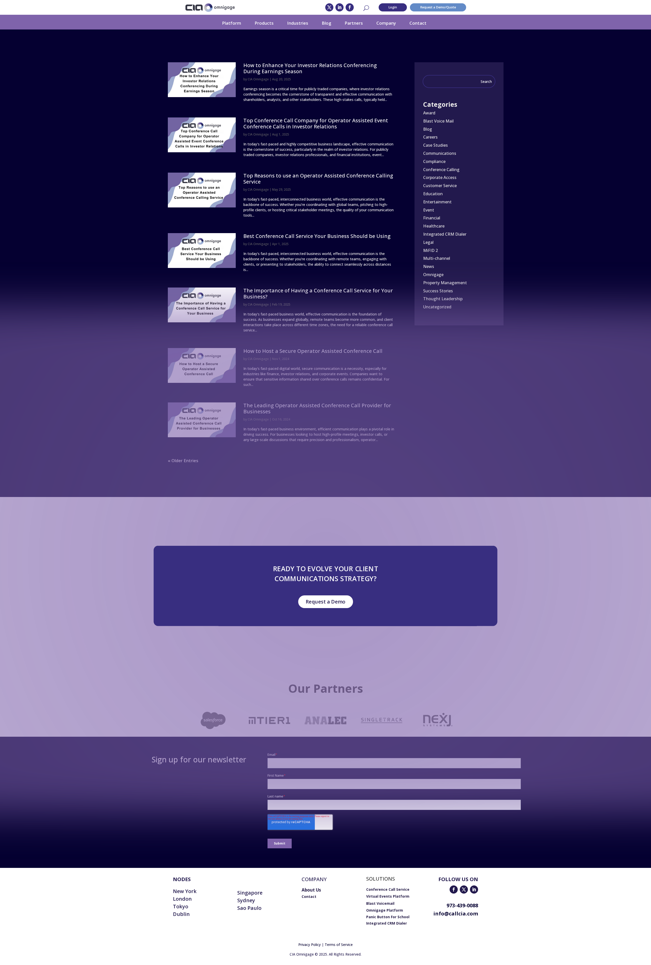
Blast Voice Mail (438, 121)
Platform (231, 23)
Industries (297, 23)
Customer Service (440, 185)
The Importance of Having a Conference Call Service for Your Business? (318, 293)
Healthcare (434, 226)
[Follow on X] (329, 7)
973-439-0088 (462, 905)
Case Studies (435, 145)
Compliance (434, 161)
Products (264, 23)
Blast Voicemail (380, 903)
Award (429, 113)
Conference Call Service (387, 889)
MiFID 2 (430, 250)
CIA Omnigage (258, 79)
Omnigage (433, 274)
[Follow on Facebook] (350, 7)
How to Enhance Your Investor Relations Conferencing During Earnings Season (310, 68)
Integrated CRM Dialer (444, 234)
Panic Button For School (387, 916)
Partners (354, 23)
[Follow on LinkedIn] (339, 7)
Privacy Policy (309, 944)
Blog (326, 23)
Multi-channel (436, 258)
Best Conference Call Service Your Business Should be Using (317, 236)
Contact (417, 23)
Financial (431, 218)
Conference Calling (441, 169)
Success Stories (438, 291)
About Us (311, 890)
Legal (428, 242)
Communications (439, 153)
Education (433, 194)
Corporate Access (439, 177)
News (428, 266)
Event (428, 210)
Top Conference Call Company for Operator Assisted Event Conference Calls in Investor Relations (315, 123)
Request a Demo (325, 601)
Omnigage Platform (384, 910)
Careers (430, 137)
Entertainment (437, 202)
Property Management (445, 282)
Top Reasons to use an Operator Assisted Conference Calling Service (318, 178)
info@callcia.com (455, 913)
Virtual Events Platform (387, 896)
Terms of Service (339, 944)
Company (386, 23)
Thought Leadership (443, 298)
